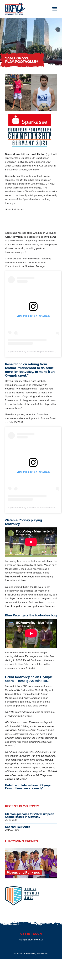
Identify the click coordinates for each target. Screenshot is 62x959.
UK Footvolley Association (35, 953)
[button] (54, 9)
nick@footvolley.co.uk (31, 939)
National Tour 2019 (17, 827)
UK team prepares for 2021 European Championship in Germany (29, 815)
